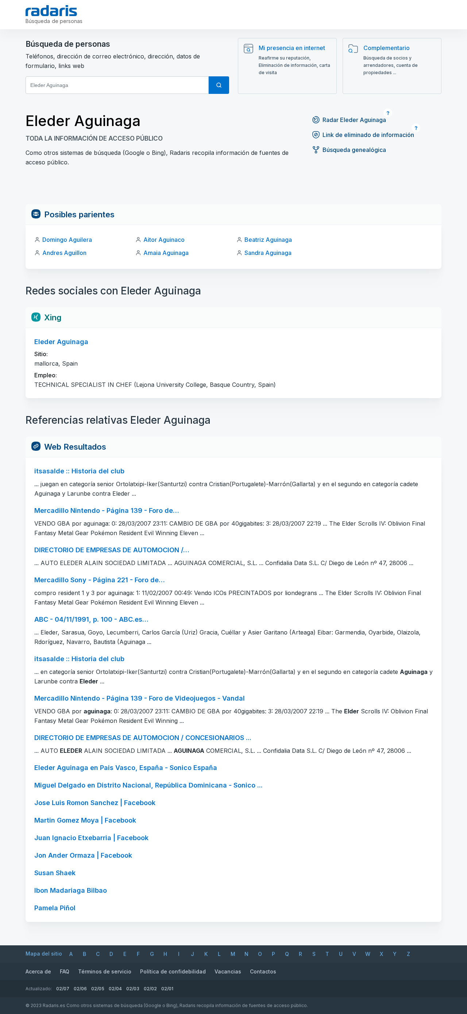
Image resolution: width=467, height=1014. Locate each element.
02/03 (132, 988)
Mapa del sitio (44, 953)
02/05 (97, 988)
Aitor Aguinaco (164, 239)
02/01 (167, 988)
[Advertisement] (233, 187)
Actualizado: (39, 988)
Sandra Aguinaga (268, 252)
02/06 (80, 988)
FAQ (64, 971)
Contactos (263, 971)
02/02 (150, 988)
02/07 (62, 988)
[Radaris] (51, 10)
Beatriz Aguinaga (268, 239)
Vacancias (228, 971)
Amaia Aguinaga (166, 252)
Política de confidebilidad (173, 971)
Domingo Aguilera (67, 239)
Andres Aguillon (64, 252)
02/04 (115, 988)
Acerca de (38, 971)
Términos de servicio (104, 971)
